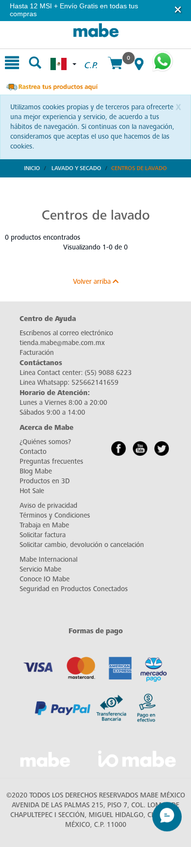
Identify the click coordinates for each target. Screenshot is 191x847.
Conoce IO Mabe (45, 579)
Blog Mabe (36, 471)
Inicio (32, 168)
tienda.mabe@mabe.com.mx (62, 343)
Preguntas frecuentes (51, 461)
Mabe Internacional (48, 559)
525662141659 (95, 382)
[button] (178, 9)
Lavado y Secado (76, 168)
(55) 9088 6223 (108, 372)
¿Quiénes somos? (45, 442)
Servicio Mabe (40, 569)
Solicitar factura (43, 535)
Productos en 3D (45, 481)
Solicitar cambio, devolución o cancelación (82, 544)
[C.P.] (90, 54)
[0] (114, 64)
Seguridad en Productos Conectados (74, 589)
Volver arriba (93, 281)
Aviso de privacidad (48, 505)
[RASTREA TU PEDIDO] (51, 86)
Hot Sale (32, 491)
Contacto (33, 451)
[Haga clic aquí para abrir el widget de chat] (167, 811)
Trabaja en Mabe (44, 525)
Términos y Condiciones (55, 515)
